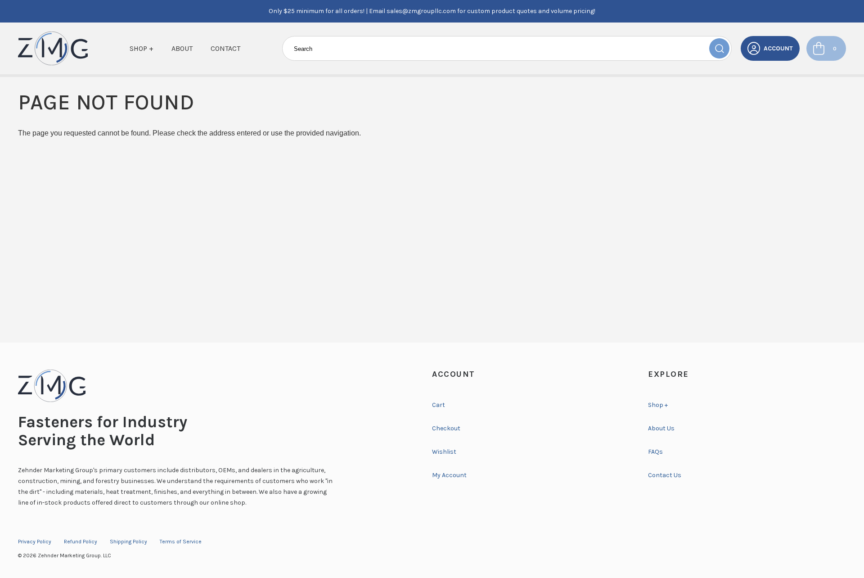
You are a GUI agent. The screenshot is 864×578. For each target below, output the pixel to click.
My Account (449, 475)
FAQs (655, 452)
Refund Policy (80, 541)
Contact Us (664, 475)
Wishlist (444, 452)
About (182, 48)
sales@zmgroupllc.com (421, 11)
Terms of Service (181, 541)
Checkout (446, 428)
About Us (661, 428)
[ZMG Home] (216, 386)
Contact (225, 48)
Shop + (141, 48)
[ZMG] (53, 48)
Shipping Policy (128, 541)
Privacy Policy (34, 541)
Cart (438, 405)
